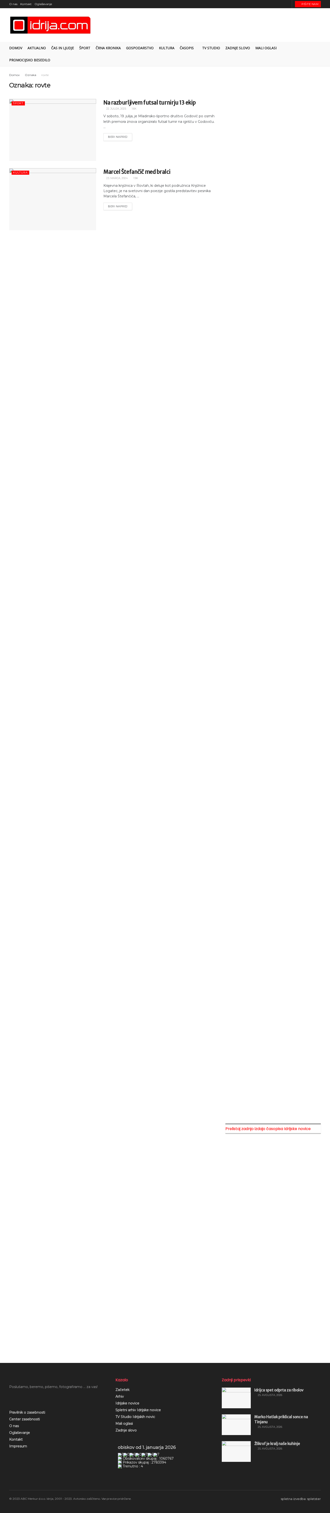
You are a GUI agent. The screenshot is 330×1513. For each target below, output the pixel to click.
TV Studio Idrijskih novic (135, 1417)
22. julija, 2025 (116, 108)
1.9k (135, 178)
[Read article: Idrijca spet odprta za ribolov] (236, 1398)
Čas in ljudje (62, 48)
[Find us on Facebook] (269, 4)
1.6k (133, 108)
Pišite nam (310, 4)
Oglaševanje (43, 4)
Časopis (187, 48)
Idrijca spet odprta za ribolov (278, 1390)
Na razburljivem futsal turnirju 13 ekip (149, 102)
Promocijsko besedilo (29, 60)
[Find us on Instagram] (275, 4)
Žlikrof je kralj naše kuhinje (277, 1443)
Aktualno (37, 48)
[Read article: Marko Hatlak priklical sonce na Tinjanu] (236, 1424)
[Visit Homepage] (50, 25)
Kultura (166, 48)
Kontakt (26, 4)
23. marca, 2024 (117, 178)
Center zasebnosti (24, 1419)
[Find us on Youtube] (281, 4)
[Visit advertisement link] (273, 121)
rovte (45, 75)
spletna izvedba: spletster (301, 1499)
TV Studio (211, 48)
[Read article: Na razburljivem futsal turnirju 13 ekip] (52, 130)
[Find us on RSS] (287, 4)
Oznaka (30, 75)
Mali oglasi (124, 1423)
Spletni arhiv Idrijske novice (138, 1410)
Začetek (122, 1390)
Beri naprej (120, 136)
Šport (84, 48)
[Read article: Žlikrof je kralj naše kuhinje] (236, 1451)
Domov (15, 48)
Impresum (18, 1446)
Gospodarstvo (140, 48)
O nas (13, 4)
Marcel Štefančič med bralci (136, 171)
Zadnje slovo (126, 1430)
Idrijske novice (127, 1403)
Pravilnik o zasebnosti (27, 1412)
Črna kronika (108, 48)
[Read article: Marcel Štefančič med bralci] (52, 199)
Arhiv (119, 1396)
